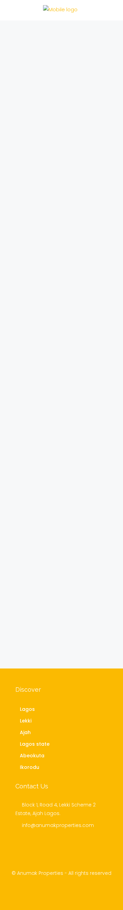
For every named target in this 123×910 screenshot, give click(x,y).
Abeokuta (32, 755)
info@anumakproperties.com (58, 825)
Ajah (25, 732)
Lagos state (35, 744)
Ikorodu (29, 767)
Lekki (25, 720)
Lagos (27, 709)
